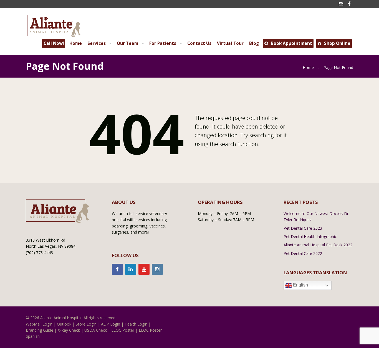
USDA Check (95, 330)
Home (308, 67)
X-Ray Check (69, 330)
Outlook (64, 324)
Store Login (86, 324)
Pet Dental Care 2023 (303, 228)
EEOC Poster (122, 330)
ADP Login (110, 324)
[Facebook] (117, 269)
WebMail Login (39, 324)
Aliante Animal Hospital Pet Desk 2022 (318, 244)
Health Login (136, 324)
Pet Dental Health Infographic (310, 236)
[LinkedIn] (130, 269)
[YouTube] (144, 269)
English (300, 285)
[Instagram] (157, 269)
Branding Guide (39, 330)
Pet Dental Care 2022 (303, 253)
